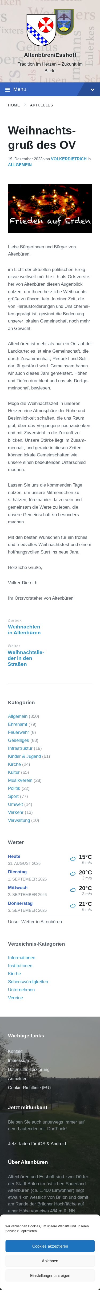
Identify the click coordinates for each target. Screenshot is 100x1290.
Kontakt (15, 1051)
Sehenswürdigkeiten (28, 981)
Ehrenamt (17, 724)
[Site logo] (50, 45)
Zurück (15, 620)
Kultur (14, 772)
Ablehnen (50, 1261)
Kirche (14, 764)
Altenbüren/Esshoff (50, 55)
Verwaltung (19, 820)
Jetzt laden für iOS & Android (37, 1143)
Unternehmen (21, 989)
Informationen (21, 957)
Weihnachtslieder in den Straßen (26, 658)
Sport (13, 796)
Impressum (18, 1060)
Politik (14, 788)
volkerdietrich (69, 159)
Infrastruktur (20, 748)
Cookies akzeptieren (50, 1246)
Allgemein (20, 165)
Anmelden (17, 1078)
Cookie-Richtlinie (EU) (29, 1087)
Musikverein (20, 780)
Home (14, 105)
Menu (19, 89)
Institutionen (20, 965)
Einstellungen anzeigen (50, 1275)
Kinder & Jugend (24, 756)
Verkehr (15, 812)
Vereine (15, 997)
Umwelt (15, 804)
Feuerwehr (18, 732)
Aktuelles (41, 105)
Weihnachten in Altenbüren (24, 629)
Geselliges (18, 740)
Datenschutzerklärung (29, 1069)
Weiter (14, 646)
